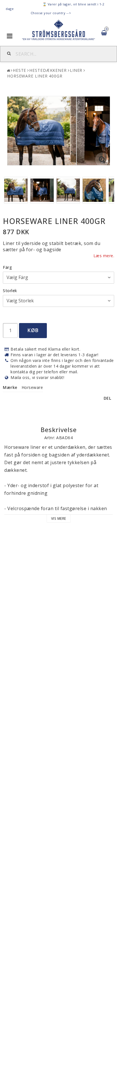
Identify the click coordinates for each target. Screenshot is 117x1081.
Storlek (10, 290)
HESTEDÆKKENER (48, 70)
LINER (76, 70)
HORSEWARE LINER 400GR (34, 76)
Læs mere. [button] (103, 255)
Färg (7, 267)
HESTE (19, 70)
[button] (102, 159)
